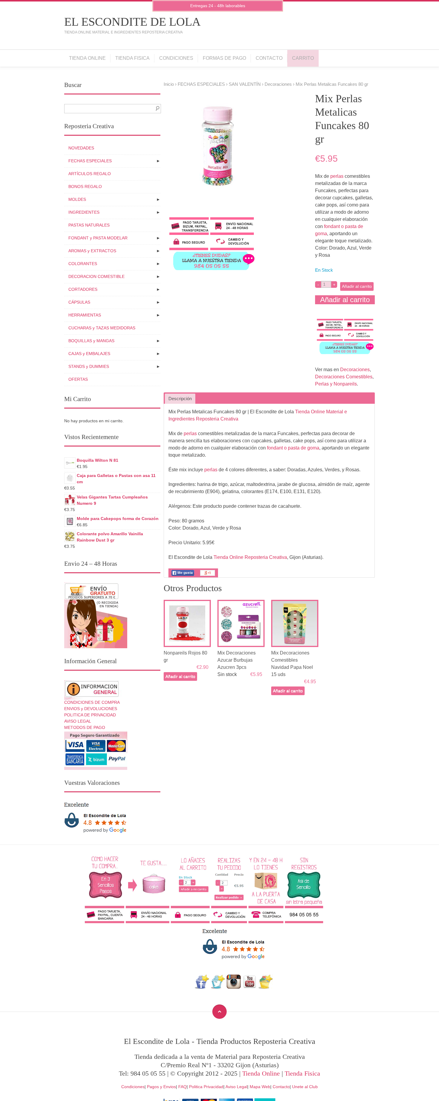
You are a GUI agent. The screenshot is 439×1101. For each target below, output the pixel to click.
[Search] (156, 109)
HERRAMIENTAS (84, 315)
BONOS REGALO (85, 186)
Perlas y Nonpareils (336, 383)
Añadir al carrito (357, 286)
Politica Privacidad (206, 1086)
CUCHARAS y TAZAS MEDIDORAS (101, 327)
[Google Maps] (265, 987)
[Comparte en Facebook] (182, 575)
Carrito (303, 58)
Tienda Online (87, 58)
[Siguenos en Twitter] (218, 987)
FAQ (182, 1086)
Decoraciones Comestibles (343, 376)
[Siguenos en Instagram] (233, 987)
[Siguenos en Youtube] (249, 987)
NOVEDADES (81, 148)
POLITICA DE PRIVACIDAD (90, 714)
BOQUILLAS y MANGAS (91, 340)
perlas (336, 176)
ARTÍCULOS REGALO (89, 173)
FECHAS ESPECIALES (201, 84)
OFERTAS (78, 379)
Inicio (169, 84)
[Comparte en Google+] (207, 575)
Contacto (269, 58)
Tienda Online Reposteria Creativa (250, 557)
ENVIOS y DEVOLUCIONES (90, 708)
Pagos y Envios (161, 1086)
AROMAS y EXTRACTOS (92, 250)
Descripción (180, 398)
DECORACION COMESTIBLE (96, 276)
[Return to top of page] (219, 1011)
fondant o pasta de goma (293, 447)
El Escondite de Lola (132, 21)
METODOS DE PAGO (84, 727)
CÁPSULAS (79, 302)
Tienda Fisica (132, 58)
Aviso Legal (236, 1086)
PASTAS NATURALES (89, 225)
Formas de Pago (224, 58)
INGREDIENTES (83, 212)
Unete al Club (305, 1086)
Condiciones (176, 58)
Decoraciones (278, 84)
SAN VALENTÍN (245, 84)
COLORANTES (82, 263)
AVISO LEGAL (77, 721)
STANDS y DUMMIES (88, 366)
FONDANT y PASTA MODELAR (98, 238)
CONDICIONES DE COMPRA (92, 702)
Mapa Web (260, 1086)
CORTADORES (82, 289)
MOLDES (77, 199)
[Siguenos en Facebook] (202, 987)
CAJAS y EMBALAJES (89, 353)
